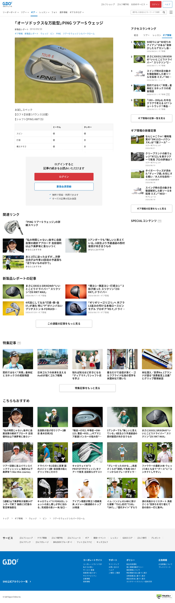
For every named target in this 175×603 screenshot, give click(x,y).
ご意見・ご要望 (114, 573)
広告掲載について (165, 564)
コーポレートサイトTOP (92, 564)
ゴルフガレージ (42, 542)
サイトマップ (114, 564)
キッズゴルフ (102, 542)
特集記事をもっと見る (87, 388)
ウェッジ (44, 33)
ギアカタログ (76, 12)
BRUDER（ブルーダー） (62, 542)
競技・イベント (100, 537)
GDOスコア (127, 537)
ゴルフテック (25, 542)
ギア (33, 12)
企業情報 (86, 579)
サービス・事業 (88, 570)
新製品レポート (32, 33)
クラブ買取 (42, 537)
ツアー (24, 12)
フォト (54, 12)
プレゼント (156, 537)
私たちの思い (88, 567)
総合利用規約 (131, 564)
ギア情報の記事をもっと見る (151, 208)
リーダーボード (10, 12)
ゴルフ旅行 (142, 537)
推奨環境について (133, 570)
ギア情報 (19, 33)
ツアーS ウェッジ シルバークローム (79, 33)
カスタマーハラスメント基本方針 (139, 582)
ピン (52, 33)
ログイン (155, 4)
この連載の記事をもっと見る (64, 323)
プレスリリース (165, 567)
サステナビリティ (90, 576)
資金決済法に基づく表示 (135, 579)
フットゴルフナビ (84, 542)
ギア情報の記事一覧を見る (151, 118)
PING (58, 33)
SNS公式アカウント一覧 (15, 581)
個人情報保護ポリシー (135, 567)
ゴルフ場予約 (123, 4)
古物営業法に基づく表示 (135, 576)
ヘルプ (167, 4)
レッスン (43, 12)
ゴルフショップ (108, 4)
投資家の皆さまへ (90, 573)
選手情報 (64, 12)
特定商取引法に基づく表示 (136, 573)
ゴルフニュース (74, 537)
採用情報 (86, 582)
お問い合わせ (114, 567)
